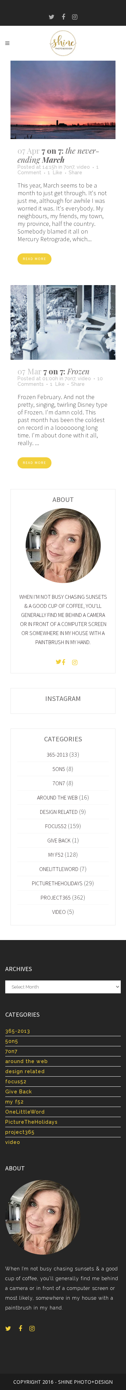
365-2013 (57, 754)
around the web (57, 797)
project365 (56, 897)
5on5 (58, 768)
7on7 (69, 167)
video (83, 167)
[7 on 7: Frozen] (62, 322)
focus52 (55, 826)
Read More (34, 259)
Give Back (59, 840)
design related (59, 811)
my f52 (55, 854)
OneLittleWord (58, 868)
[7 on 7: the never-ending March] (62, 100)
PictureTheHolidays (57, 883)
